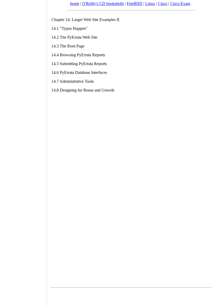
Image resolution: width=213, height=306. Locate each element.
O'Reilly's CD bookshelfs (103, 3)
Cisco (162, 3)
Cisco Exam (180, 3)
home (74, 3)
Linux (150, 3)
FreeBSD (134, 3)
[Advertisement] (23, 151)
